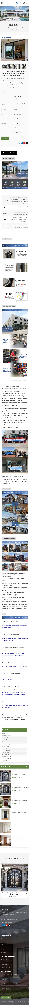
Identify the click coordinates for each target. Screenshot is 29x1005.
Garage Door (5, 733)
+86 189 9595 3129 (8, 922)
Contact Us (3, 952)
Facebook (19, 143)
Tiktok (9, 925)
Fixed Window (5, 752)
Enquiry (4, 138)
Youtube (24, 143)
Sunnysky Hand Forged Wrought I (20, 787)
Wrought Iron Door (7, 745)
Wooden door (5, 760)
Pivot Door (4, 741)
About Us (3, 941)
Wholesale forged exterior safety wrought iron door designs (15, 893)
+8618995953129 (13, 919)
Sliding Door (5, 739)
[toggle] (1, 3)
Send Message (6, 997)
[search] (18, 931)
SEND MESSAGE (9, 481)
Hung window (5, 754)
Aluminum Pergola (7, 756)
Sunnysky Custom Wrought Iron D (20, 774)
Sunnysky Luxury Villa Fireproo (19, 826)
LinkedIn (22, 143)
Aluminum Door (6, 735)
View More (15, 777)
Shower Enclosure (6, 758)
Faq (2, 944)
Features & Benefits (9, 153)
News (2, 938)
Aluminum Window (7, 747)
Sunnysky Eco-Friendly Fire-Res (19, 839)
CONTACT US (22, 479)
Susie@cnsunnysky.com (13, 916)
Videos (2, 949)
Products (3, 946)
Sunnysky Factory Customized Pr (20, 800)
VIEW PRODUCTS (14, 896)
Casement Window (7, 748)
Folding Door (5, 737)
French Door (5, 743)
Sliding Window (6, 750)
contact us (16, 606)
